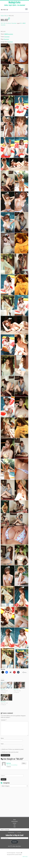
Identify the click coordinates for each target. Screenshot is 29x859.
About (14, 819)
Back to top (25, 856)
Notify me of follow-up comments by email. (13, 749)
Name (2, 738)
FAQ (14, 824)
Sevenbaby (14, 23)
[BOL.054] (6, 697)
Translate (19, 832)
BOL (21, 23)
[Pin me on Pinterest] (7, 9)
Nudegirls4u (14, 2)
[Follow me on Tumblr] (6, 9)
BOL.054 (3, 701)
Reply (23, 763)
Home (2, 15)
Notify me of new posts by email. (10, 752)
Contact (14, 823)
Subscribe (14, 842)
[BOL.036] (6, 685)
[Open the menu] (26, 9)
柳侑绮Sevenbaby (8, 34)
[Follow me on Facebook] (5, 9)
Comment (3, 720)
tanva (8, 763)
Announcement (14, 821)
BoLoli (6, 15)
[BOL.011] (19, 685)
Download (6, 36)
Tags (15, 826)
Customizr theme (18, 854)
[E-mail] (2, 9)
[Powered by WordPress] (21, 852)
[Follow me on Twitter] (3, 9)
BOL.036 (3, 689)
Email (2, 744)
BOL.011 (16, 689)
